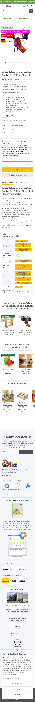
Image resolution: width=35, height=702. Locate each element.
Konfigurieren (17, 689)
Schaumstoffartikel (10, 529)
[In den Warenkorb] (3, 25)
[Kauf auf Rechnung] (17, 626)
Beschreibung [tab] (7, 183)
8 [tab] (19, 62)
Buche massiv (19, 286)
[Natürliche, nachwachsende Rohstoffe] (17, 255)
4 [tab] (11, 62)
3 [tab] (9, 62)
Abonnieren (26, 452)
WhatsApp (25, 611)
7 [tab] (17, 62)
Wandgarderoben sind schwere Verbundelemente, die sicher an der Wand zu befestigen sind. (23, 273)
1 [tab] (5, 62)
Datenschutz (16, 678)
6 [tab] (15, 62)
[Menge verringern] (4, 164)
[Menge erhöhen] (31, 164)
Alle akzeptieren (17, 683)
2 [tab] (7, 62)
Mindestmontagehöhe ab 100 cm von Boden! (23, 283)
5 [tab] (13, 62)
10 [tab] (23, 62)
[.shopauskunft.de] (28, 486)
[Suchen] (31, 11)
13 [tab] (29, 62)
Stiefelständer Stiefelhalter (17, 86)
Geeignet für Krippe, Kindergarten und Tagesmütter (24, 249)
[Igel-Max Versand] (17, 235)
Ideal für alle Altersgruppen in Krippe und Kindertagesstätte (23, 245)
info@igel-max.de (16, 611)
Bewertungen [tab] (21, 183)
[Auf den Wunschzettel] (29, 29)
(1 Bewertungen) (15, 79)
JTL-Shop (20, 699)
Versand (18, 120)
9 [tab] (21, 62)
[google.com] (17, 486)
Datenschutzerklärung (9, 443)
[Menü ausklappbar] (3, 5)
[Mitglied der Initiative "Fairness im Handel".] (17, 643)
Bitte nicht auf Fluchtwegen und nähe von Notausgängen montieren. (23, 279)
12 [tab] (27, 62)
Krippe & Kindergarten (21, 241)
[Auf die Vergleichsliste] (24, 29)
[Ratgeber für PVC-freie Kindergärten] (17, 510)
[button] (24, 6)
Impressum (6, 678)
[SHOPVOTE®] (6, 486)
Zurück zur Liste (7, 19)
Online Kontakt (7, 475)
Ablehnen (17, 694)
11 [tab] (25, 62)
